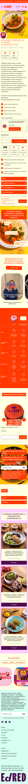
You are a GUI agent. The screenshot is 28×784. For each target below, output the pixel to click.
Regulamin (5, 751)
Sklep (3, 727)
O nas (3, 735)
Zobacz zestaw (15, 129)
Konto (3, 748)
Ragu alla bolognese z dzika (10, 427)
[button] (2, 7)
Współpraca (5, 740)
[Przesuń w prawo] (25, 25)
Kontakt (4, 742)
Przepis (14, 562)
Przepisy (4, 737)
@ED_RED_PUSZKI (14, 663)
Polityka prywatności (9, 753)
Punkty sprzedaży (7, 730)
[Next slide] (24, 420)
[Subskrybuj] (23, 468)
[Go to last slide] (4, 420)
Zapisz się (14, 268)
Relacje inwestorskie (9, 756)
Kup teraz (22, 201)
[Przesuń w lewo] (3, 25)
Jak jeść (4, 732)
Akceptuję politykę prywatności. (13, 718)
